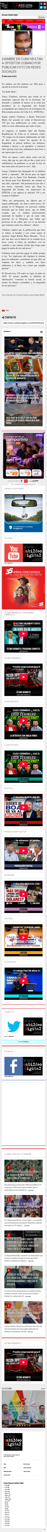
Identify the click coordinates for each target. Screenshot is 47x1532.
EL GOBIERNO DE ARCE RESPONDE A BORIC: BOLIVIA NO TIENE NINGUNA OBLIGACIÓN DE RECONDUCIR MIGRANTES (22, 375)
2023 (6, 1491)
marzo (6, 1510)
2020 (6, 1521)
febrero (6, 1512)
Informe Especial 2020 (27, 1467)
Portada (5, 1464)
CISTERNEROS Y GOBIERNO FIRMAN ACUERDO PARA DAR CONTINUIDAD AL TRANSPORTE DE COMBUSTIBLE (23, 1408)
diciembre (6, 1493)
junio (5, 1505)
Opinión (5, 1467)
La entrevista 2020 (7, 1475)
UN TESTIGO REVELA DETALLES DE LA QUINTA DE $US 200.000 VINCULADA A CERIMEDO (22, 1175)
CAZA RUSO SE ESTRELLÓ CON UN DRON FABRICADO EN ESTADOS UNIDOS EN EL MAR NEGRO (22, 420)
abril (5, 1508)
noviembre (6, 1495)
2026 (6, 1485)
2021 (6, 1519)
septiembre (7, 1499)
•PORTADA (10, 20)
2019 (6, 1523)
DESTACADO (19, 20)
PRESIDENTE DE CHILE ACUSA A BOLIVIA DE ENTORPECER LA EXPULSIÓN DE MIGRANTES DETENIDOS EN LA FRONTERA (22, 398)
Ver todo (42, 1388)
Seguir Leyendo (30, 1190)
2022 (6, 1517)
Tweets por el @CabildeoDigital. (23, 1041)
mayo (6, 1506)
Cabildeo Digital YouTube (8, 1471)
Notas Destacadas (27, 1464)
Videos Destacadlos (27, 1471)
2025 (6, 1487)
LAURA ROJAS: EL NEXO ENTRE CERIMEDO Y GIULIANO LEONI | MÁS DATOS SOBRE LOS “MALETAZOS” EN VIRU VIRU (23, 1208)
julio (5, 1503)
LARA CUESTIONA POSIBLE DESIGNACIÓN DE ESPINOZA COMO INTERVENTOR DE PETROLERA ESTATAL (22, 1314)
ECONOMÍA (39, 20)
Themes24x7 (17, 1455)
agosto (6, 1501)
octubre (6, 1497)
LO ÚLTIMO (7, 1388)
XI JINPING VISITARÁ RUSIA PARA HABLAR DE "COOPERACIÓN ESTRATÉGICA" (23, 354)
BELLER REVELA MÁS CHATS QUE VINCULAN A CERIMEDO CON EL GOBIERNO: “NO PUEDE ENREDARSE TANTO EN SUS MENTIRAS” (23, 1244)
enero (6, 1514)
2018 (6, 1525)
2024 (6, 1489)
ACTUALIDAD (29, 20)
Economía (23, 1399)
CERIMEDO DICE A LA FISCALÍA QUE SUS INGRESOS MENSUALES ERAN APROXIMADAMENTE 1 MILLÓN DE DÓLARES (23, 1279)
